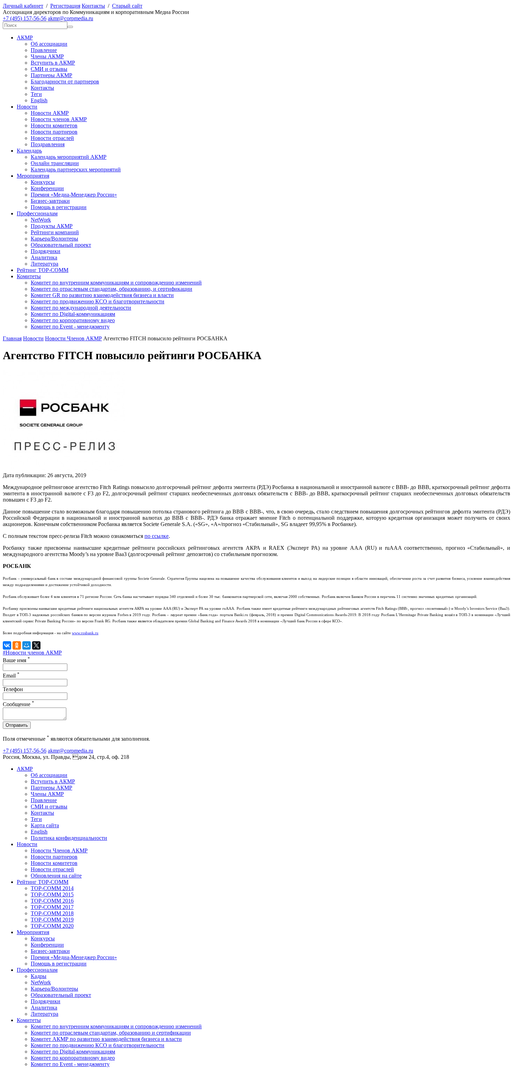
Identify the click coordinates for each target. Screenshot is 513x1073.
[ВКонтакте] (7, 645)
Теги (36, 94)
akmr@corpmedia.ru (70, 18)
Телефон (13, 689)
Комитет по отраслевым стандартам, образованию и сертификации (111, 1033)
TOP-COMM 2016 (52, 901)
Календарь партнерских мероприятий (76, 169)
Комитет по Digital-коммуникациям (73, 314)
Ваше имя (16, 660)
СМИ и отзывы (49, 69)
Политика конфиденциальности (69, 838)
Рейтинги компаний (55, 232)
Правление (44, 50)
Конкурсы (43, 182)
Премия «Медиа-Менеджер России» (74, 195)
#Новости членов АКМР (32, 653)
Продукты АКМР (52, 226)
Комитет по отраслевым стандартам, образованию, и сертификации (111, 289)
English (39, 100)
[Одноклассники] (17, 645)
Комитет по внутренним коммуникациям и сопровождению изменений (116, 283)
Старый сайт (127, 6)
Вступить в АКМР (53, 63)
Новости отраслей (52, 138)
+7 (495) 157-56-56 (24, 18)
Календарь (29, 151)
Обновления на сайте (56, 876)
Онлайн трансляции (55, 163)
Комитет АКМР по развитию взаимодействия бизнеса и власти (106, 1039)
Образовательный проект (61, 245)
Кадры (38, 976)
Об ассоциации (49, 44)
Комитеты (29, 276)
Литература (44, 264)
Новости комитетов (54, 125)
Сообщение (18, 704)
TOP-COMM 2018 (52, 913)
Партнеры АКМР (51, 75)
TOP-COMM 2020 (52, 926)
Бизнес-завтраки (50, 201)
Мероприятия (33, 176)
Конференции (47, 188)
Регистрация (65, 6)
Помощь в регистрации (59, 207)
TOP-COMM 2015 (52, 894)
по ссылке (156, 536)
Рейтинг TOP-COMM (42, 270)
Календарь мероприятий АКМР (68, 157)
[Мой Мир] (26, 645)
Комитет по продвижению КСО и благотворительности (97, 301)
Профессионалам (37, 213)
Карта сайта (45, 825)
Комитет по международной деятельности (81, 308)
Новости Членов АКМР (73, 338)
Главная (12, 338)
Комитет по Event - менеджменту (70, 327)
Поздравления (48, 144)
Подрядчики (45, 251)
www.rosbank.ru (85, 633)
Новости (27, 107)
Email (11, 676)
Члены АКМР (47, 56)
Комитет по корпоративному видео (73, 320)
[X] (36, 645)
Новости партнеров (54, 132)
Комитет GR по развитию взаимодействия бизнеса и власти (102, 295)
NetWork (41, 220)
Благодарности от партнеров (65, 81)
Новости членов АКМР (59, 119)
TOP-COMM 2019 (52, 920)
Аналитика (44, 257)
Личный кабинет (23, 6)
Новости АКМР (50, 113)
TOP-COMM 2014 (52, 888)
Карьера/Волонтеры (54, 239)
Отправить (17, 725)
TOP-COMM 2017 (52, 907)
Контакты (93, 6)
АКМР (25, 37)
